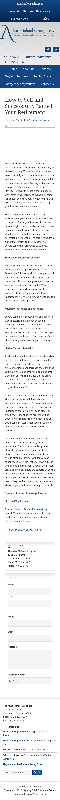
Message (12, 646)
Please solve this (16, 674)
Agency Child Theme (34, 790)
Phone (11, 616)
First (10, 596)
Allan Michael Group (39, 119)
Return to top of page (30, 786)
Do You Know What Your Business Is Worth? (25, 749)
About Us (28, 69)
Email (10, 631)
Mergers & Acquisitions (20, 84)
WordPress (32, 793)
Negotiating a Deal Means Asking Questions (25, 764)
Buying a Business (16, 76)
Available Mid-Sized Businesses (30, 11)
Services (45, 69)
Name (11, 584)
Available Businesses (30, 3)
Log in (43, 793)
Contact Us (47, 84)
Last (10, 608)
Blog (46, 18)
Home (13, 69)
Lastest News (19, 18)
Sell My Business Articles (30, 529)
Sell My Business (44, 76)
